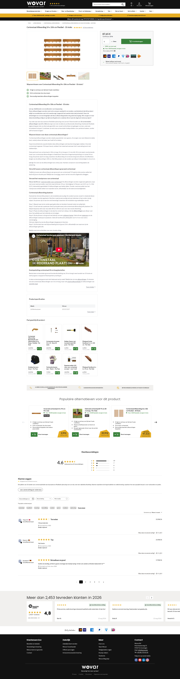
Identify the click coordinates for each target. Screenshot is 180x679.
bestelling (45, 508)
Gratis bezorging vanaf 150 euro (137, 15)
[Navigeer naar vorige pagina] (76, 581)
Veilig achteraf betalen (106, 15)
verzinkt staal (33, 284)
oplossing (73, 508)
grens (58, 508)
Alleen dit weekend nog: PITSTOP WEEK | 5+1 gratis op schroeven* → (90, 19)
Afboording (37, 23)
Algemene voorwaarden (101, 674)
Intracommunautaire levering (72, 653)
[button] (114, 51)
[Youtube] (140, 660)
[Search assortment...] (122, 4)
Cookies (81, 674)
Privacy (74, 674)
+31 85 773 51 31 (142, 652)
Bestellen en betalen (33, 644)
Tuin (29, 23)
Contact (29, 653)
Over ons (102, 644)
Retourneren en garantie (34, 650)
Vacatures (102, 656)
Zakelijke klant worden (70, 644)
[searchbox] (24, 498)
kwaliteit (29, 508)
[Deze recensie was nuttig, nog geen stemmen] (156, 533)
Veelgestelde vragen (105, 650)
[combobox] (44, 498)
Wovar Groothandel (69, 647)
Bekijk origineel (42, 527)
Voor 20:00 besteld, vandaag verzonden (44, 15)
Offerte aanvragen (68, 650)
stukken (65, 508)
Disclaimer (89, 674)
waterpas (85, 215)
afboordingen (82, 279)
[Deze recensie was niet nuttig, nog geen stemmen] (160, 533)
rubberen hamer (68, 215)
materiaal (21, 508)
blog (58, 174)
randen (52, 508)
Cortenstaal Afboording (52, 23)
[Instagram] (148, 660)
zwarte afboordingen (74, 281)
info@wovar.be (143, 650)
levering (36, 508)
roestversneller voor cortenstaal (51, 182)
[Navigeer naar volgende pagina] (103, 581)
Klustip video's (103, 653)
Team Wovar (103, 647)
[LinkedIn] (144, 660)
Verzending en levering (34, 647)
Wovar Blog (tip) (104, 659)
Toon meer (81, 508)
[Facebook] (136, 660)
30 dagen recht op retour (75, 15)
